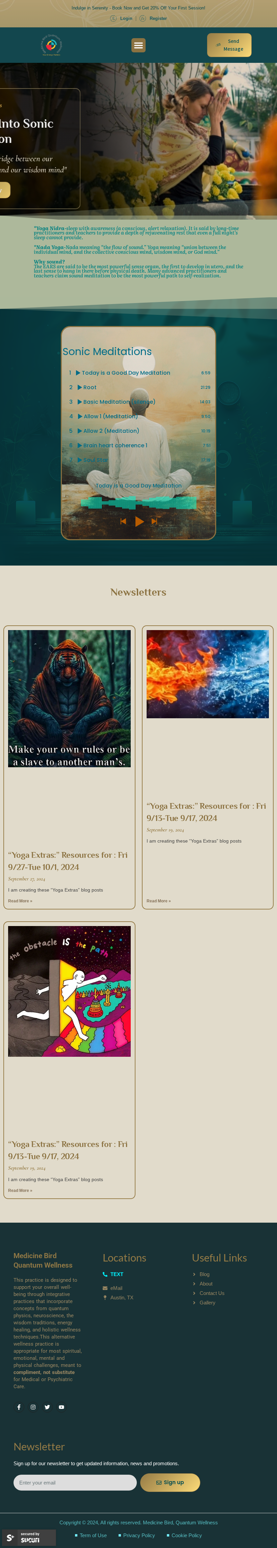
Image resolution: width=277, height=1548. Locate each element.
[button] (138, 45)
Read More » (20, 901)
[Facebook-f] (19, 1407)
